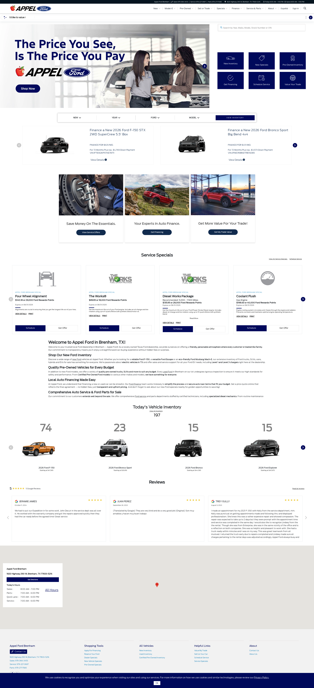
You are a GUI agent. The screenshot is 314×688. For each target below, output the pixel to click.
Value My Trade (200, 651)
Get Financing (157, 232)
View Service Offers (91, 232)
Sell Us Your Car (201, 654)
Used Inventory (145, 654)
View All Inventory (156, 411)
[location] (225, 2)
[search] (305, 8)
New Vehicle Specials (93, 661)
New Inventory (145, 651)
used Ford (167, 372)
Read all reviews (298, 488)
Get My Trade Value (223, 232)
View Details (98, 160)
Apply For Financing (92, 651)
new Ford (76, 359)
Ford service (140, 396)
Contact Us (20, 651)
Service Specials (201, 661)
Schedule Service (295, 259)
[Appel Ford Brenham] (31, 8)
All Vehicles (146, 645)
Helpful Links (202, 645)
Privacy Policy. (261, 677)
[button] (157, 585)
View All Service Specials (278, 259)
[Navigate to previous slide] (2, 66)
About (253, 645)
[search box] (261, 27)
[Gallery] (104, 66)
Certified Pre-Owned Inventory (152, 658)
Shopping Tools (93, 645)
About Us (253, 654)
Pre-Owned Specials (92, 665)
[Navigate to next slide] (207, 66)
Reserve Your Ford (91, 654)
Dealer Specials (90, 658)
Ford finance (135, 384)
